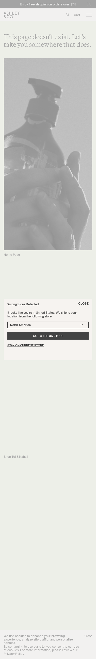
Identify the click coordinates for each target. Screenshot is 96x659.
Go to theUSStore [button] (48, 335)
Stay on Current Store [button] (25, 345)
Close (83, 303)
